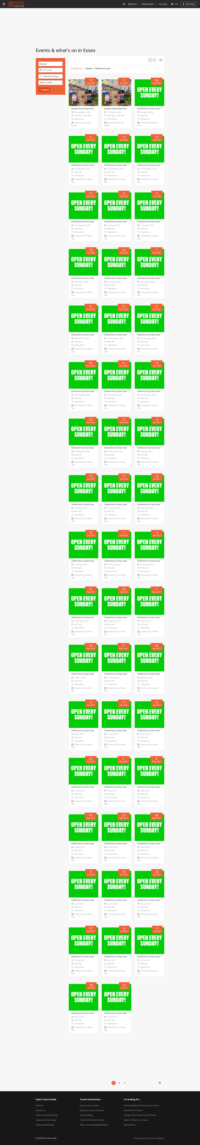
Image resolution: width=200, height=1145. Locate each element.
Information (148, 4)
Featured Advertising (45, 1125)
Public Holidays (86, 1115)
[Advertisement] (100, 25)
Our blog (163, 4)
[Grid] (150, 60)
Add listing (190, 4)
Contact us (40, 1110)
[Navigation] (4, 4)
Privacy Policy (139, 1138)
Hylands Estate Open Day (82, 108)
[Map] (160, 60)
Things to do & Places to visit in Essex (140, 1115)
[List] (155, 60)
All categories (76, 68)
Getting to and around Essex (92, 1110)
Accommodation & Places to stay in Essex (141, 1105)
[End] (160, 1083)
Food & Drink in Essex (133, 1110)
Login (176, 4)
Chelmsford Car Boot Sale (148, 108)
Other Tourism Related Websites (94, 1125)
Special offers (129, 1125)
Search (133, 4)
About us (40, 1105)
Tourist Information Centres (92, 1120)
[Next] (125, 1083)
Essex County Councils (89, 1105)
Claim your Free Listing (46, 1120)
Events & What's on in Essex (136, 1120)
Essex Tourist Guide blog (46, 1115)
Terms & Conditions (155, 1138)
